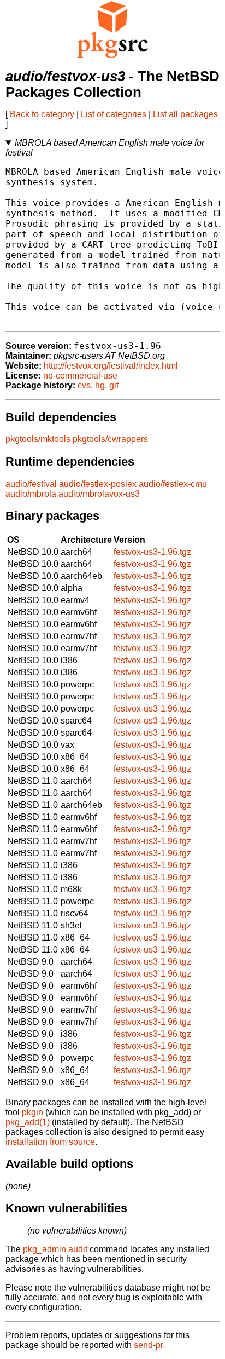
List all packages (185, 114)
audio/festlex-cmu (173, 484)
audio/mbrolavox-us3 (99, 493)
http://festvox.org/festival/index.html (111, 365)
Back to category (42, 114)
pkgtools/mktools (37, 439)
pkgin (32, 1112)
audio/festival (31, 484)
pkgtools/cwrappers (110, 439)
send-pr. (149, 1345)
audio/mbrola (30, 493)
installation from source (50, 1141)
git (114, 385)
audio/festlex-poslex (98, 484)
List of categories (113, 114)
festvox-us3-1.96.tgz (152, 552)
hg (100, 385)
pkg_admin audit (55, 1249)
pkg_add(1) (27, 1122)
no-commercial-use (80, 375)
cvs (84, 385)
